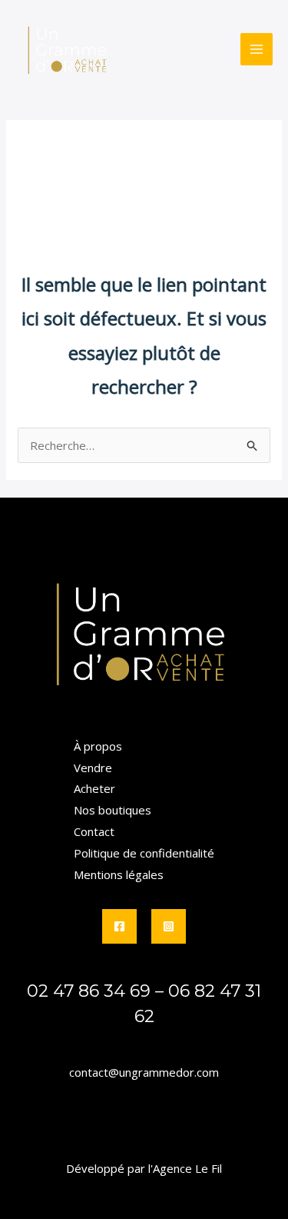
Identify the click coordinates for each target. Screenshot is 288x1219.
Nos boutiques (112, 810)
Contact (94, 831)
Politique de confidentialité (144, 853)
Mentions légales (119, 874)
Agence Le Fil (187, 1168)
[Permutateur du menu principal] (256, 49)
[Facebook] (119, 926)
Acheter (94, 788)
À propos (98, 746)
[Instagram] (168, 926)
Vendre (93, 767)
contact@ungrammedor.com (144, 1072)
